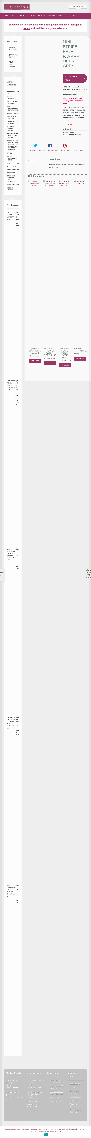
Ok (46, 1135)
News (33, 16)
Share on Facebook (50, 150)
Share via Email (79, 150)
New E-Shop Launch (57, 1101)
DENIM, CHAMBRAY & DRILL (12, 158)
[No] (88, 1132)
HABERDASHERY (13, 185)
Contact (42, 16)
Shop (14, 16)
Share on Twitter (35, 150)
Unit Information (75, 1097)
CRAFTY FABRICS (75, 135)
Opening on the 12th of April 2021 (14, 56)
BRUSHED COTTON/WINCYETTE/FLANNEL (13, 108)
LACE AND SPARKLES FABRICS (11, 128)
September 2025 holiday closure (13, 49)
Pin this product (64, 150)
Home (6, 16)
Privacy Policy (75, 1100)
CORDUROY (11, 173)
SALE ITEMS (54, 1097)
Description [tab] (32, 161)
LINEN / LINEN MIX (13, 169)
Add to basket (35, 361)
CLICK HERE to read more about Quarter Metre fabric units (73, 100)
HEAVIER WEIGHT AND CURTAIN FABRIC (13, 135)
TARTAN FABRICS (13, 163)
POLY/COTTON (12, 166)
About (22, 16)
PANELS (10, 153)
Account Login (55, 16)
